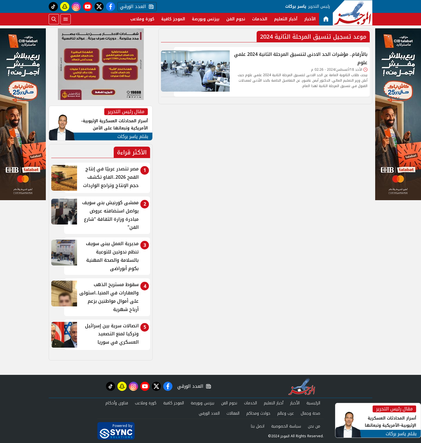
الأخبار (310, 19)
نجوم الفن (235, 19)
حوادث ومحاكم (258, 413)
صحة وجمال (310, 413)
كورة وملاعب (142, 19)
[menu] (65, 19)
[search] (54, 19)
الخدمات (259, 19)
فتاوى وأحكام (116, 403)
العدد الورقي (131, 6)
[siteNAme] (352, 12)
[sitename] (301, 386)
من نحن (314, 426)
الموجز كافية (173, 19)
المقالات (233, 413)
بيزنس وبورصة (205, 19)
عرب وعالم (285, 413)
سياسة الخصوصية (286, 426)
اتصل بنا (257, 426)
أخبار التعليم (285, 19)
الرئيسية (313, 403)
